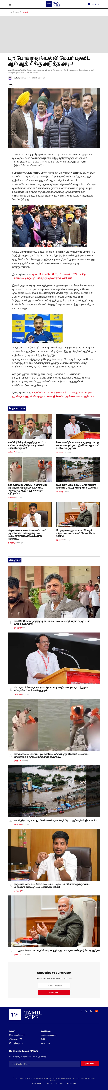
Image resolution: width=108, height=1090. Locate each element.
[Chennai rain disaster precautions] (78, 469)
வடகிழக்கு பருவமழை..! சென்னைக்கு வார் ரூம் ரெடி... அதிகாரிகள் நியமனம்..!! (77, 486)
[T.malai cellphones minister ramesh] (30, 514)
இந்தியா (11, 497)
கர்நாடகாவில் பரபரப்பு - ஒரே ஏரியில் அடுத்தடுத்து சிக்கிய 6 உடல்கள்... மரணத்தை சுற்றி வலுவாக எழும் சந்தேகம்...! (27, 489)
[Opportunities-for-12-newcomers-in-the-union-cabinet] (78, 514)
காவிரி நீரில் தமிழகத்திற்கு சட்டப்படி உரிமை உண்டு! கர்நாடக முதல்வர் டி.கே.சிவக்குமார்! (27, 445)
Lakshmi (19, 78)
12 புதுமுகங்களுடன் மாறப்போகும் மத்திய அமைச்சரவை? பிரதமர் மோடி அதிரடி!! (75, 533)
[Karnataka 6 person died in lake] (30, 469)
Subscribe (54, 993)
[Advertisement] (54, 34)
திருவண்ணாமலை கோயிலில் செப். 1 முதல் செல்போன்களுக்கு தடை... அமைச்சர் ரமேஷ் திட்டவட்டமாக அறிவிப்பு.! (28, 534)
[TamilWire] (54, 4)
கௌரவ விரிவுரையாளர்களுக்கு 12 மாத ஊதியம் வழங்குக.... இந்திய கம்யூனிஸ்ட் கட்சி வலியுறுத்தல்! (77, 445)
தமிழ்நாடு (12, 452)
